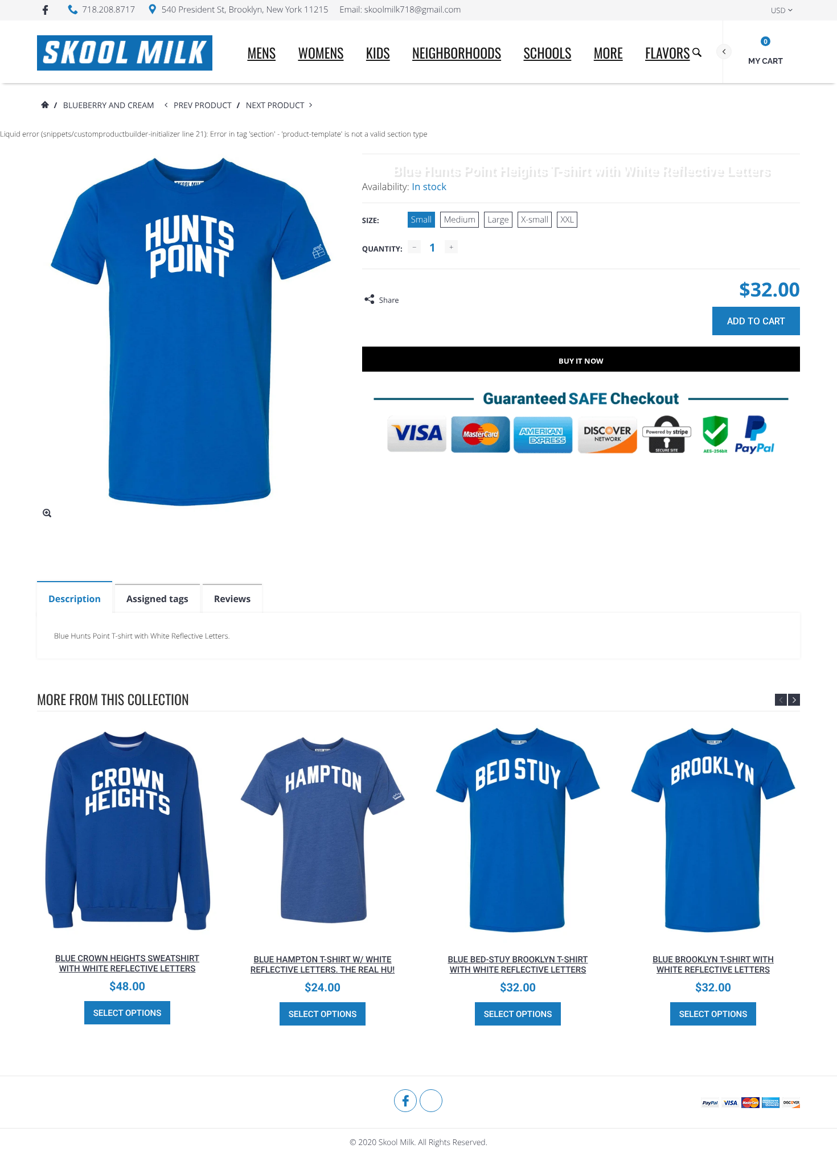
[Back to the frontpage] (44, 105)
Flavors (667, 52)
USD (778, 10)
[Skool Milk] (65, 1101)
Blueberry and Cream (108, 105)
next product (277, 105)
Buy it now (581, 361)
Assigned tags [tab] (157, 598)
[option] (127, 876)
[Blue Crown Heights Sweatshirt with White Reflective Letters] (127, 829)
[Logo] (124, 51)
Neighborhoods (456, 52)
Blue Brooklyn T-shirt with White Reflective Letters (713, 964)
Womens (320, 52)
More (608, 52)
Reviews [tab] (232, 598)
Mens (261, 52)
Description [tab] (74, 598)
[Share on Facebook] (410, 299)
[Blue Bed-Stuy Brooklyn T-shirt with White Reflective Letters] (518, 829)
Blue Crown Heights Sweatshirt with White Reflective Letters (127, 963)
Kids (378, 52)
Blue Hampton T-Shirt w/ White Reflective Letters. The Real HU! (323, 964)
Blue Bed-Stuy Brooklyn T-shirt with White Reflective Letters (518, 964)
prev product (205, 105)
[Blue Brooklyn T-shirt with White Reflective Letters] (713, 829)
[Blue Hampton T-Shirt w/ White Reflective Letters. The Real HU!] (322, 829)
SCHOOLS (547, 52)
